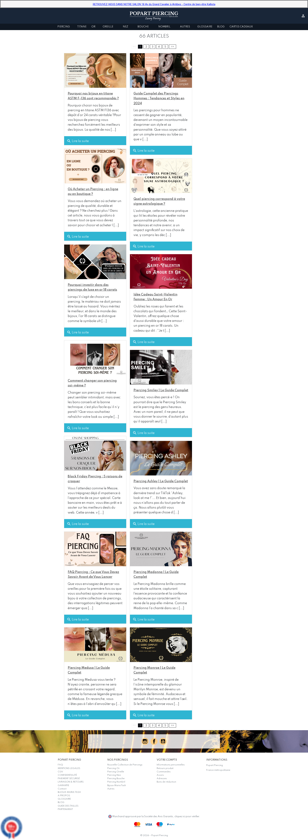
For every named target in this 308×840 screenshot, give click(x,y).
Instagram (145, 741)
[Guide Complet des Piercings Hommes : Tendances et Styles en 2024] (161, 70)
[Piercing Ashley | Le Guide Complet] (161, 458)
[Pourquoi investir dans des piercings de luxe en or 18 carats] (95, 262)
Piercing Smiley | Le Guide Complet (161, 390)
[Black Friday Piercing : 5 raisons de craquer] (95, 453)
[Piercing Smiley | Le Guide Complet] (161, 367)
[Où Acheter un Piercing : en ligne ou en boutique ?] (95, 166)
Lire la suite (78, 141)
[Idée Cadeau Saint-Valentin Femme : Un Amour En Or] (161, 271)
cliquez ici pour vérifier (186, 816)
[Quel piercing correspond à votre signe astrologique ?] (161, 176)
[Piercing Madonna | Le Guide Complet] (161, 549)
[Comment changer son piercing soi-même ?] (95, 357)
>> (172, 47)
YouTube (162, 741)
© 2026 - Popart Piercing (154, 835)
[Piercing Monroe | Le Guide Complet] (161, 644)
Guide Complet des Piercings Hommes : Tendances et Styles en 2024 (159, 98)
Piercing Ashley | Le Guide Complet (161, 481)
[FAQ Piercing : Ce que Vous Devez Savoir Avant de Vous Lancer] (95, 549)
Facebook (154, 741)
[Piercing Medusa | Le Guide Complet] (95, 644)
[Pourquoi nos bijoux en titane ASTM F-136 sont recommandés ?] (95, 70)
